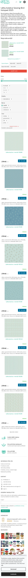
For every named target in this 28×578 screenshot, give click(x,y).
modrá (6, 105)
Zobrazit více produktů (13, 59)
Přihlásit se (5, 510)
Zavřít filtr (14, 71)
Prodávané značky (5, 466)
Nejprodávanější (5, 66)
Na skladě (6, 86)
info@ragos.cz (6, 479)
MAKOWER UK (7, 99)
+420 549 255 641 (7, 482)
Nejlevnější (12, 63)
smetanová (7, 110)
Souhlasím (13, 574)
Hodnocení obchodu (5, 464)
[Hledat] (16, 2)
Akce (5, 88)
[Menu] (24, 2)
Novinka (6, 90)
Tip (5, 92)
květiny (6, 116)
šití (5, 120)
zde (2, 565)
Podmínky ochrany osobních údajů (9, 470)
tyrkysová (6, 107)
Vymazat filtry (13, 126)
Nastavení (13, 569)
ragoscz (5, 489)
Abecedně (13, 66)
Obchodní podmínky (5, 468)
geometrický (7, 118)
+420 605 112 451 (7, 484)
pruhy (5, 123)
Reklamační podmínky (6, 472)
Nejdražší (19, 63)
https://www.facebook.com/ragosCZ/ (12, 486)
